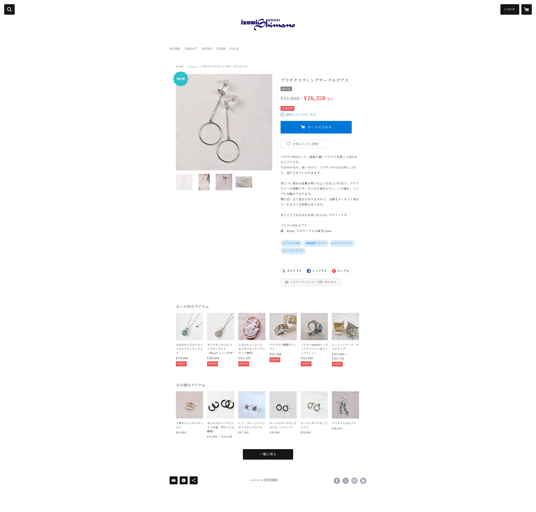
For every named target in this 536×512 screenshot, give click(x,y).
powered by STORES (264, 480)
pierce (193, 66)
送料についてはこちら (301, 114)
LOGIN (510, 9)
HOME (175, 49)
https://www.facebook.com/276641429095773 (337, 481)
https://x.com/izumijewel (346, 481)
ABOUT (191, 49)
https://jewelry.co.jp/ (363, 481)
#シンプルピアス (293, 250)
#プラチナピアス (342, 243)
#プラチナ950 (291, 243)
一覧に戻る (268, 454)
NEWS (207, 49)
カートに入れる (319, 127)
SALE (234, 49)
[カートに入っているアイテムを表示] (526, 9)
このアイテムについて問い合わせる (313, 282)
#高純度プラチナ (316, 243)
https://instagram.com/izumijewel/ (354, 481)
